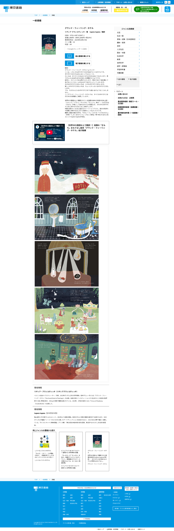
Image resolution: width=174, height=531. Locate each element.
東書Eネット (141, 529)
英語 (71, 495)
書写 (64, 498)
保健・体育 (66, 514)
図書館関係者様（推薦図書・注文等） (128, 108)
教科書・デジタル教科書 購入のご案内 (126, 508)
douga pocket (116, 503)
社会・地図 (66, 500)
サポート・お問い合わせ (124, 2)
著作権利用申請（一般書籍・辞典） (128, 114)
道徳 (71, 498)
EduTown (115, 497)
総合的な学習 (73, 503)
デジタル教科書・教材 (69, 523)
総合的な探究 (107, 495)
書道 (100, 511)
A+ (169, 2)
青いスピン (116, 500)
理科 (64, 506)
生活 (64, 509)
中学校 (126, 496)
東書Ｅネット (144, 2)
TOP (35, 15)
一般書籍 (44, 15)
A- (166, 2)
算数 (64, 503)
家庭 (64, 511)
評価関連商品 (82, 523)
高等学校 (127, 499)
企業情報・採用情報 (104, 2)
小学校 (126, 494)
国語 (64, 495)
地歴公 (100, 498)
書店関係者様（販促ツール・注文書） (128, 102)
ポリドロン (116, 495)
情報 (100, 514)
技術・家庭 (84, 511)
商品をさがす (167, 10)
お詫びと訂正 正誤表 (126, 98)
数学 (82, 503)
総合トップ (85, 2)
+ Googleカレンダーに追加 (77, 49)
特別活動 (72, 500)
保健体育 (83, 514)
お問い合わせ (123, 94)
